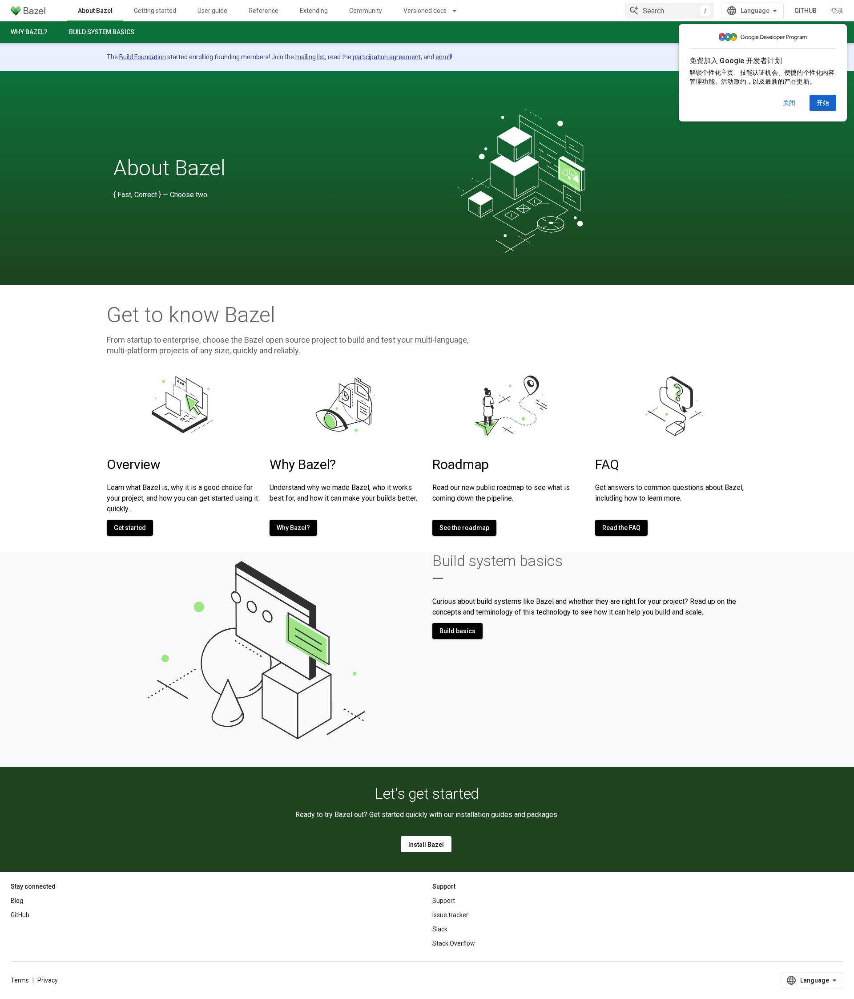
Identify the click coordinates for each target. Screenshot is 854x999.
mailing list (310, 57)
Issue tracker (450, 914)
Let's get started (427, 793)
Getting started (155, 10)
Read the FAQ (621, 527)
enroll (443, 57)
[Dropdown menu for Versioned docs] (459, 10)
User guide (212, 10)
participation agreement (387, 57)
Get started (130, 527)
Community (365, 10)
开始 (823, 102)
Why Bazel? (29, 32)
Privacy (47, 980)
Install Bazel (426, 844)
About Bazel (95, 10)
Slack (439, 929)
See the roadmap (464, 527)
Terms (20, 980)
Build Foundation (142, 57)
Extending (314, 10)
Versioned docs (425, 10)
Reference (263, 10)
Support (443, 900)
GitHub (805, 10)
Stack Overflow (453, 943)
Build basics (457, 631)
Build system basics (101, 32)
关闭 (789, 102)
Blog (17, 900)
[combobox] (669, 11)
